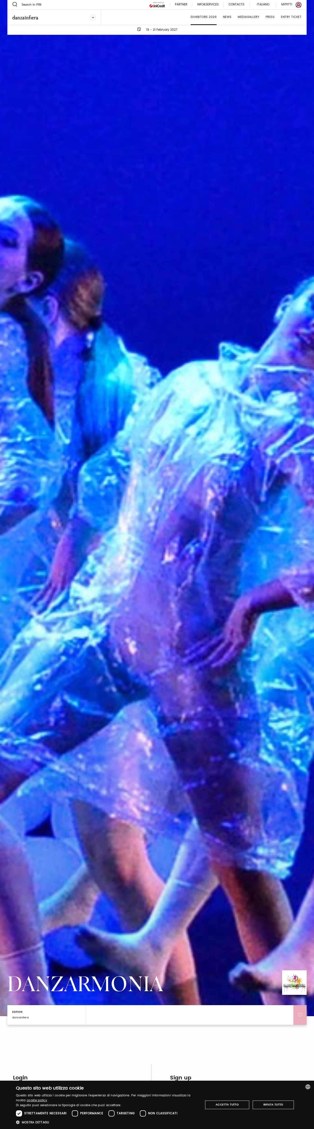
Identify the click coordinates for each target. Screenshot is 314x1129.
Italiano (263, 4)
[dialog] (157, 1105)
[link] (288, 5)
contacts (236, 5)
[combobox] (307, 1086)
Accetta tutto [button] (227, 1105)
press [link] (270, 17)
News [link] (227, 17)
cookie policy (37, 1100)
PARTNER (181, 5)
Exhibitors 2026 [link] (204, 17)
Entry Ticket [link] (291, 17)
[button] (107, 1122)
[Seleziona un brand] (93, 17)
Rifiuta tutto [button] (273, 1105)
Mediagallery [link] (248, 17)
